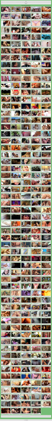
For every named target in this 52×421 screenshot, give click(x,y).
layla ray (26, 1)
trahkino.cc (26, 3)
